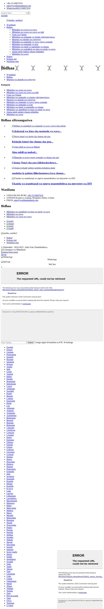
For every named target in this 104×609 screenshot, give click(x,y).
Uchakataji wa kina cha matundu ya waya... (36, 131)
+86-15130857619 (35, 195)
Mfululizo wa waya (20, 54)
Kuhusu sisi (11, 59)
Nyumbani (11, 25)
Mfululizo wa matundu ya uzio (25, 44)
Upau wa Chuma (19, 34)
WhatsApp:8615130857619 (18, 8)
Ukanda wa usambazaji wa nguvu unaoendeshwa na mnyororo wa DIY (52, 183)
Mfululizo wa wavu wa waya (24, 30)
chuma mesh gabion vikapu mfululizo (28, 51)
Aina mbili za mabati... (24, 152)
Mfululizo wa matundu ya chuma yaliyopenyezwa (33, 37)
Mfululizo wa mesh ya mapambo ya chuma (30, 47)
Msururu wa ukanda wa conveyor (26, 39)
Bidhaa (9, 27)
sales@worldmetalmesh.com (26, 200)
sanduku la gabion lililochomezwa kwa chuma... (38, 173)
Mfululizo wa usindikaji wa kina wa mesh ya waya (33, 49)
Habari (9, 56)
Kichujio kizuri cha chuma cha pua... (32, 141)
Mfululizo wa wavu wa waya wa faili (28, 32)
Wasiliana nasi (12, 61)
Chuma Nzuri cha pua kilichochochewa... (35, 162)
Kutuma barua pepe (9, 252)
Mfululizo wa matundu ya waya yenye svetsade (32, 42)
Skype (3, 254)
